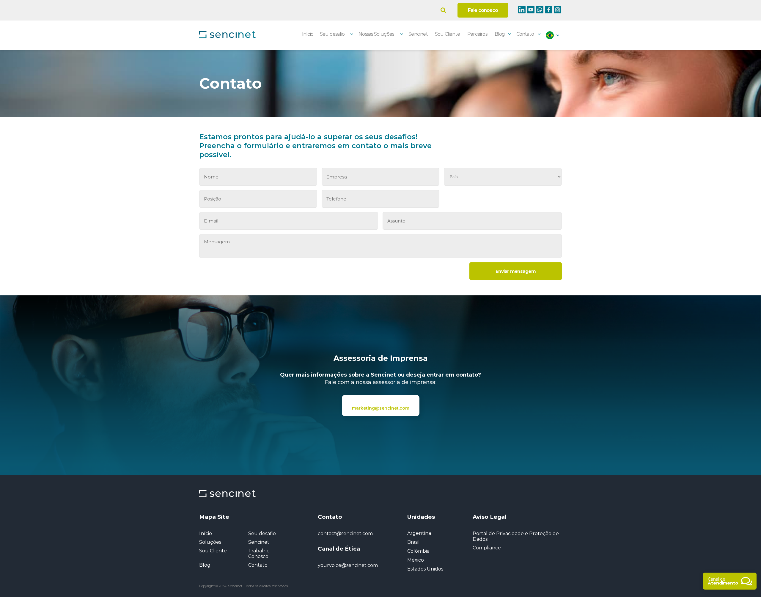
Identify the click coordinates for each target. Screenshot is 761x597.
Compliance (487, 548)
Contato (525, 34)
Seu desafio (262, 533)
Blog (500, 34)
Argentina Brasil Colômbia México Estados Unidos (425, 551)
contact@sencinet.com (345, 533)
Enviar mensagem (516, 271)
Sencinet (418, 34)
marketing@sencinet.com (380, 408)
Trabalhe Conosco (259, 553)
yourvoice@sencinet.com (348, 565)
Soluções (210, 542)
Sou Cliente (447, 34)
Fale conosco (483, 10)
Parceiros (477, 34)
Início (307, 34)
